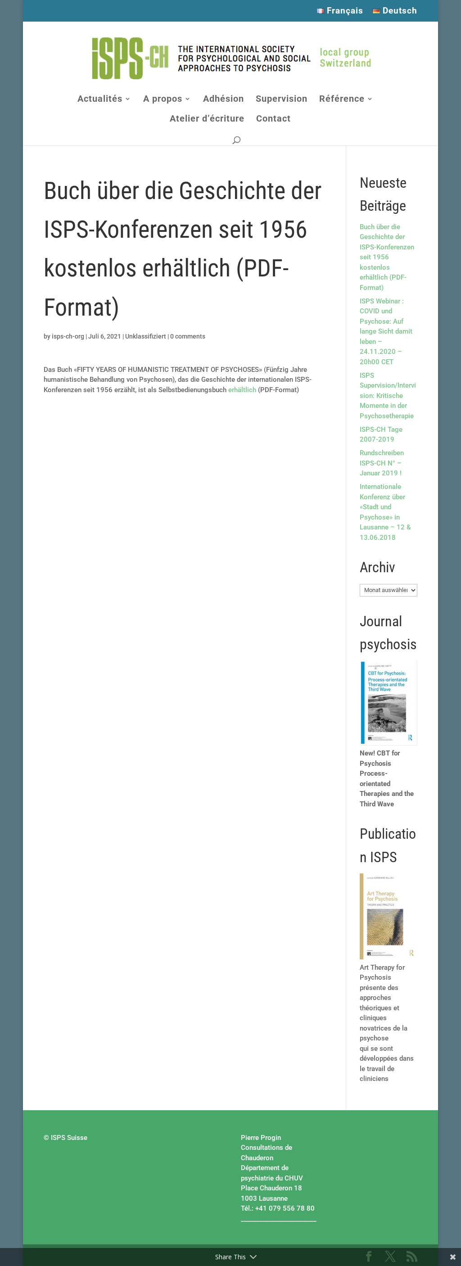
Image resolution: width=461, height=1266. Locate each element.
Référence (342, 99)
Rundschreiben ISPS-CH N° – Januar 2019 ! (382, 463)
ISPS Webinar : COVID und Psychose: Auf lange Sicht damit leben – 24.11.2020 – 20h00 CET (386, 331)
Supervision (281, 99)
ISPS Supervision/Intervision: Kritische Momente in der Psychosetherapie (388, 395)
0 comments (187, 336)
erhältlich (242, 390)
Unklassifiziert (145, 336)
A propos (162, 99)
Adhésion (223, 99)
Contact (273, 119)
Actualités (99, 99)
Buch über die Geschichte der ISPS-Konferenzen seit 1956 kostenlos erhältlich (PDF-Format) (387, 257)
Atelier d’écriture (207, 119)
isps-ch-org (68, 336)
